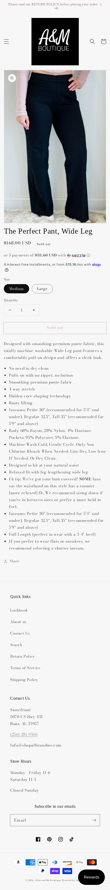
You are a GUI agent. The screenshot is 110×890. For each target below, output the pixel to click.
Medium (16, 289)
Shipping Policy (24, 679)
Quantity (11, 300)
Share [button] (15, 561)
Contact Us (20, 633)
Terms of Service (25, 668)
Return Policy (22, 656)
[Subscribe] (94, 820)
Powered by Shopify (73, 880)
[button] (6, 41)
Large (42, 289)
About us (18, 622)
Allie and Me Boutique (48, 880)
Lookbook (19, 610)
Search (16, 645)
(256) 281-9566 (23, 734)
